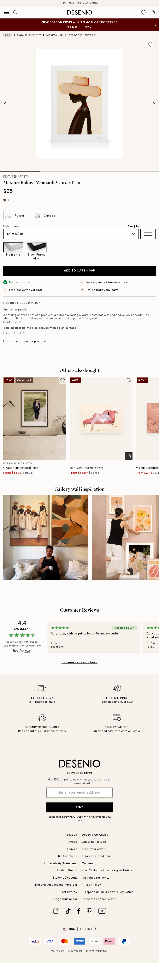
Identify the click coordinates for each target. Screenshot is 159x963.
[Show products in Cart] (152, 12)
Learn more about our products (25, 341)
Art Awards (69, 892)
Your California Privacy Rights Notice (107, 870)
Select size (11, 226)
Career (72, 849)
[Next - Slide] (154, 103)
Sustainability (67, 856)
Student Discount (65, 877)
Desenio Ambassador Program (56, 884)
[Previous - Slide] (5, 103)
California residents (95, 877)
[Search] (15, 12)
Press (73, 842)
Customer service (94, 842)
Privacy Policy (74, 816)
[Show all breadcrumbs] (7, 35)
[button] (148, 234)
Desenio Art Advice (95, 834)
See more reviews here (79, 662)
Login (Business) (65, 899)
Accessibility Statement (60, 863)
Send (79, 807)
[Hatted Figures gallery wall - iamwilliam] (45, 537)
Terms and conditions (97, 856)
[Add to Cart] (128, 456)
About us (71, 834)
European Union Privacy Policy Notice (108, 892)
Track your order (93, 849)
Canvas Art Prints (29, 35)
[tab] (20, 170)
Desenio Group (90, 951)
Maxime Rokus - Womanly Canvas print (71, 35)
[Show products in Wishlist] (143, 12)
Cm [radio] (130, 226)
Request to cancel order (99, 899)
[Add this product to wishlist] (151, 44)
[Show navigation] (6, 12)
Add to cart (79, 270)
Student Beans (67, 870)
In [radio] (137, 226)
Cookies (87, 863)
